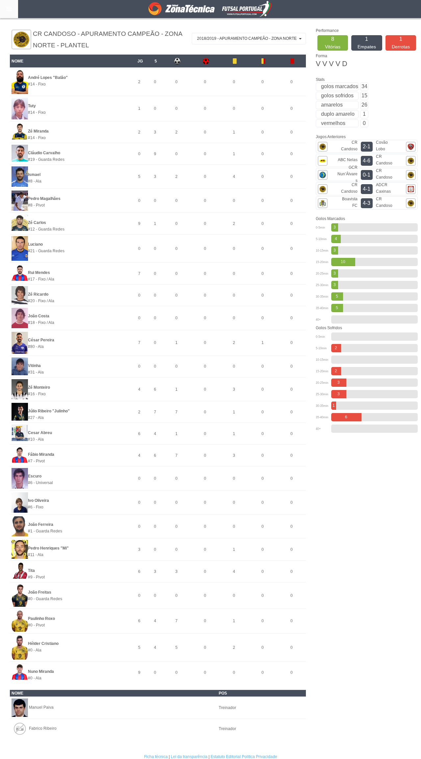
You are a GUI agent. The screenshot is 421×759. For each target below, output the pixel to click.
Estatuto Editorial (225, 756)
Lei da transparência (189, 756)
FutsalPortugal (210, 9)
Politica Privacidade (259, 756)
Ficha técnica (156, 756)
